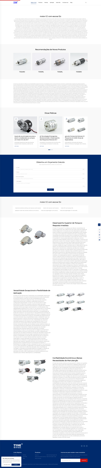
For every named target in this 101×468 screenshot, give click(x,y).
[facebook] (82, 446)
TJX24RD (22, 72)
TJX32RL (60, 72)
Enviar (50, 189)
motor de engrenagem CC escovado (68, 210)
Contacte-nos (65, 2)
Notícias (46, 2)
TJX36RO (79, 72)
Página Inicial (33, 2)
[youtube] (84, 446)
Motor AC (37, 454)
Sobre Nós (58, 2)
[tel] (99, 232)
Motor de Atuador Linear (51, 456)
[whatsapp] (99, 234)
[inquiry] (99, 229)
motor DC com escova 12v (67, 208)
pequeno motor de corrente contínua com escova (27, 210)
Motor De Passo (38, 458)
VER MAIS (16, 146)
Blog (71, 2)
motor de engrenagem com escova (49, 210)
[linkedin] (87, 446)
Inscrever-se (84, 460)
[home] (15, 2)
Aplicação (52, 2)
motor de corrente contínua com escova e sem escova (28, 208)
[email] (99, 237)
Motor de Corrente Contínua (40, 456)
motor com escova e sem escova (51, 208)
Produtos (40, 2)
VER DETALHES (22, 61)
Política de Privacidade (53, 464)
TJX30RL (41, 72)
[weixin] (99, 240)
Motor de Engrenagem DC (52, 454)
